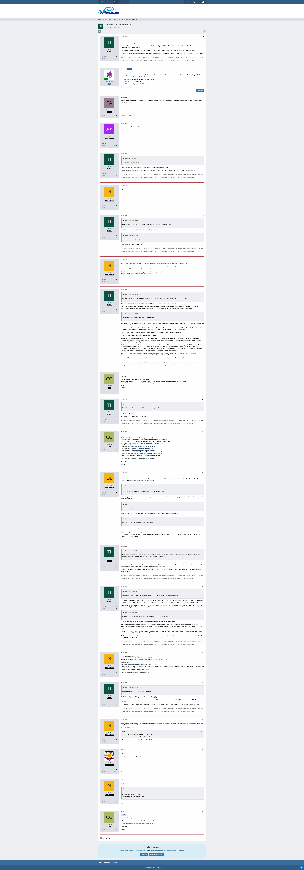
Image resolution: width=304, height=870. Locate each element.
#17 (203, 719)
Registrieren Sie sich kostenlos (154, 850)
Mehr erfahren (125, 87)
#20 (203, 811)
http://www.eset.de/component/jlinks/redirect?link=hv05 (136, 739)
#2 (203, 97)
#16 (203, 683)
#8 (203, 289)
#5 (203, 185)
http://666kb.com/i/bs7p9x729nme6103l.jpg (142, 458)
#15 (203, 653)
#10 (203, 399)
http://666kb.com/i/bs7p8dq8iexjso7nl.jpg (142, 448)
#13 (203, 546)
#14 (203, 586)
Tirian (107, 27)
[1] (124, 734)
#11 (203, 431)
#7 (203, 259)
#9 (203, 373)
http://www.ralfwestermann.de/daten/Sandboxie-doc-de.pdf (137, 820)
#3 (203, 123)
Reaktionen (103, 56)
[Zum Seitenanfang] (301, 867)
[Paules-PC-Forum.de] (152, 11)
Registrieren (196, 2)
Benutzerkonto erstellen (156, 854)
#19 (203, 780)
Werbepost (109, 81)
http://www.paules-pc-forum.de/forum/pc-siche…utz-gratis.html (138, 664)
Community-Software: (152, 867)
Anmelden (187, 2)
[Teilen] (204, 31)
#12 (203, 472)
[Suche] (203, 2)
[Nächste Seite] (107, 31)
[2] (124, 736)
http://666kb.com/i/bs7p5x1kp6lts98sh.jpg (142, 446)
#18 (203, 750)
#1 (203, 36)
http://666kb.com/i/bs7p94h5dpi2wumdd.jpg (143, 450)
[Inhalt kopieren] (202, 732)
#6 (203, 216)
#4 (203, 153)
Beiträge (103, 58)
